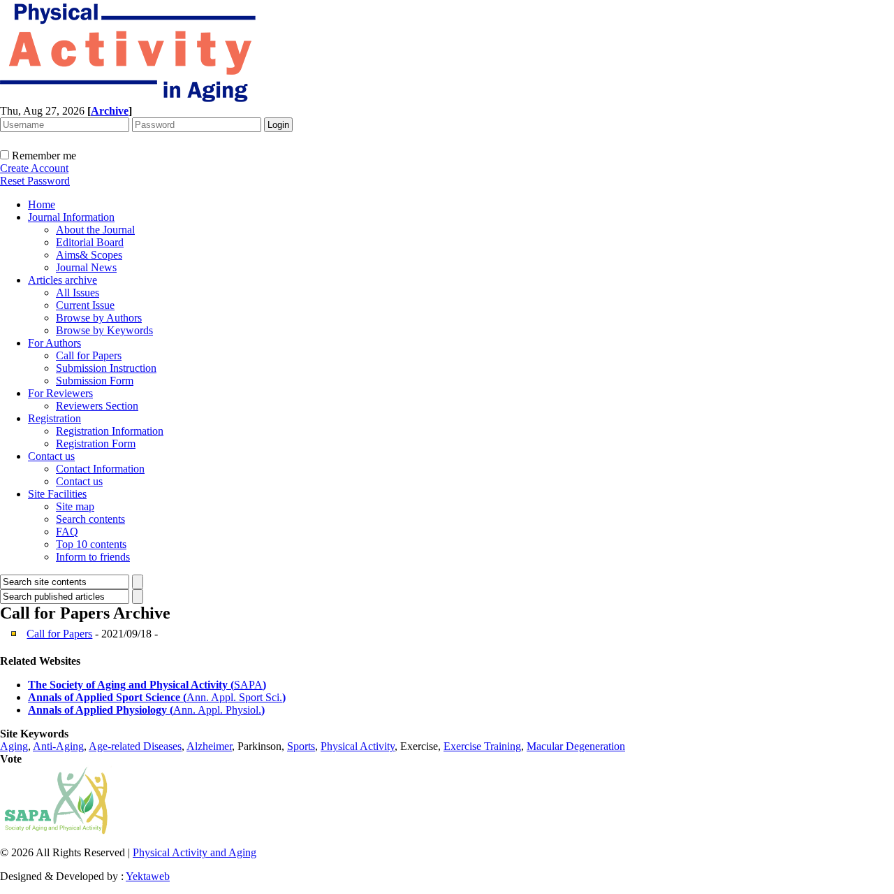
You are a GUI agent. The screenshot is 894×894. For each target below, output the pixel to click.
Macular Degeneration (576, 746)
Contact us (51, 456)
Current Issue (85, 305)
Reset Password (35, 181)
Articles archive (62, 280)
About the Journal (95, 230)
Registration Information (109, 431)
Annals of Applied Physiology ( (100, 710)
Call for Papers (89, 355)
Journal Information (71, 217)
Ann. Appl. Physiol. (217, 710)
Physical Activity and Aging (194, 852)
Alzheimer (209, 746)
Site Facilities (57, 494)
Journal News (86, 267)
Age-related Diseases (135, 746)
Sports (301, 746)
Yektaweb (148, 876)
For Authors (54, 343)
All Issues (77, 292)
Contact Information (100, 469)
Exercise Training (482, 746)
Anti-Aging (58, 746)
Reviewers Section (97, 406)
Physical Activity (358, 746)
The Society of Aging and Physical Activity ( (131, 685)
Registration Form (95, 443)
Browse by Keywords (104, 330)
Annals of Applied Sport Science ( (107, 697)
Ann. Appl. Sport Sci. (234, 697)
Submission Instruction (106, 368)
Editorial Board (90, 242)
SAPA (248, 685)
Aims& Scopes (89, 255)
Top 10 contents (91, 544)
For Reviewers (60, 393)
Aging (14, 746)
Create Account (34, 168)
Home (41, 204)
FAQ (67, 532)
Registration (54, 418)
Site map (75, 506)
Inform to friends (93, 557)
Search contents (90, 519)
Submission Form (94, 381)
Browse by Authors (99, 318)
